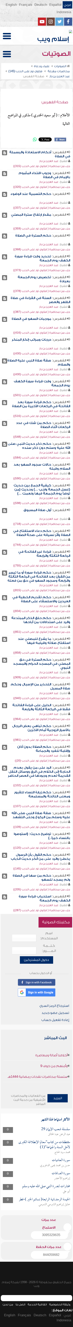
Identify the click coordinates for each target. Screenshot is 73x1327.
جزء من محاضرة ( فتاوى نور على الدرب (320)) (41, 186)
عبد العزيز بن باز (48, 161)
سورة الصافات (61, 1173)
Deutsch (40, 5)
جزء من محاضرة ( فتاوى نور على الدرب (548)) (41, 436)
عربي (67, 5)
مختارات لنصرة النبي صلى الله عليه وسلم (46, 1186)
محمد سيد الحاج (62, 1152)
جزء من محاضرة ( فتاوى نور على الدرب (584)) (41, 457)
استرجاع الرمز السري (54, 1006)
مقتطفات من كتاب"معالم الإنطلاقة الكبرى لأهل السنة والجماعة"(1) (44, 1144)
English (11, 5)
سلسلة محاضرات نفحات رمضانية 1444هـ (38, 1077)
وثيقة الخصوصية (59, 1304)
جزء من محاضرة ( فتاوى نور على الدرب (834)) (41, 611)
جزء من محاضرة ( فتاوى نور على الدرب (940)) (41, 698)
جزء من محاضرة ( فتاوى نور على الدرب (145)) (41, 868)
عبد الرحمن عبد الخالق (59, 1134)
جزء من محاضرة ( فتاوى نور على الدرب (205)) (41, 889)
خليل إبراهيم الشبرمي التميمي (54, 1204)
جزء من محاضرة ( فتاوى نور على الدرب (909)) (41, 677)
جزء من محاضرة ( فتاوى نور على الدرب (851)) (41, 631)
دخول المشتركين (36, 960)
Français (25, 5)
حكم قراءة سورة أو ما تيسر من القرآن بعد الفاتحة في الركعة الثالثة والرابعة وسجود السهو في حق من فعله (39, 576)
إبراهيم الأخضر (62, 1178)
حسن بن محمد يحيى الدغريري (55, 1165)
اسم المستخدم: (49, 935)
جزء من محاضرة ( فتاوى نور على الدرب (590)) (41, 478)
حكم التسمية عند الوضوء (31, 194)
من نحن (8, 1304)
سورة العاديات (61, 1160)
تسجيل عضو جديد (55, 1013)
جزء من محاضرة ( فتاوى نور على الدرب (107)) (41, 806)
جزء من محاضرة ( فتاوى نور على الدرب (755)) (41, 565)
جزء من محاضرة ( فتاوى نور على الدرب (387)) (41, 311)
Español (55, 5)
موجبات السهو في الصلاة (31, 319)
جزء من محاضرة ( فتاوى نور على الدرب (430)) (41, 353)
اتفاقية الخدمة (37, 1304)
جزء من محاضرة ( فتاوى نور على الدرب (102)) (41, 785)
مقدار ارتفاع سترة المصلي (31, 215)
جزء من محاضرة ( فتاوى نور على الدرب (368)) (41, 249)
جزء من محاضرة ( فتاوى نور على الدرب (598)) (41, 503)
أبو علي (66, 1191)
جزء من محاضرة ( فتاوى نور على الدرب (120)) (41, 847)
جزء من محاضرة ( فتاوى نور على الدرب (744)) (41, 544)
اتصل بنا (20, 1304)
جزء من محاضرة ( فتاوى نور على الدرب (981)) (41, 739)
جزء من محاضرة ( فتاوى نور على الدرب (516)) (41, 415)
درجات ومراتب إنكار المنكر (31, 339)
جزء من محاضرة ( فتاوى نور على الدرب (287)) (41, 910)
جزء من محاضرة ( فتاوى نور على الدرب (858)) (41, 652)
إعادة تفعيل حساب (55, 1020)
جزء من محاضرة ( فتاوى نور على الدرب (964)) (41, 719)
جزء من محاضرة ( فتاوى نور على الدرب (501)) (41, 395)
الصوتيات (57, 53)
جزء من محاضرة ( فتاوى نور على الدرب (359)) (41, 228)
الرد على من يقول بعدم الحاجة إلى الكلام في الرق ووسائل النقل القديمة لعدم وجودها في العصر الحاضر (39, 772)
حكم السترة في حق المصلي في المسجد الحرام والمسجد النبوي (41, 664)
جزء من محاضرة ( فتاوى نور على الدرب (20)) (42, 760)
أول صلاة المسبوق (37, 510)
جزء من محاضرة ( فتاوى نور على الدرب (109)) (41, 826)
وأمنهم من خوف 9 (54, 1066)
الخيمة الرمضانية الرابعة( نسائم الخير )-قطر (44, 1199)
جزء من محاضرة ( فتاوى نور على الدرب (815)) (41, 590)
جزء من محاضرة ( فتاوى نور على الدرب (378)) (41, 291)
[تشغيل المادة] (4, 152)
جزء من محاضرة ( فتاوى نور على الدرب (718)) (41, 523)
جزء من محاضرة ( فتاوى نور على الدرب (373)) (41, 270)
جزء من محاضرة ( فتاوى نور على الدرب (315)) (41, 166)
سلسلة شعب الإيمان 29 (55, 1129)
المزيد (57, 1098)
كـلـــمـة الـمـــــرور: (49, 948)
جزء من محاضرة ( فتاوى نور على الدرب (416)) (41, 332)
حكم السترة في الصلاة (33, 235)
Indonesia (64, 12)
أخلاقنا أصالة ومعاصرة (51, 1055)
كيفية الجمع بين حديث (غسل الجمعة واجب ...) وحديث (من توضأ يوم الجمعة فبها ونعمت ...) (42, 489)
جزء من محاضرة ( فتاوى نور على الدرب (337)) (41, 207)
